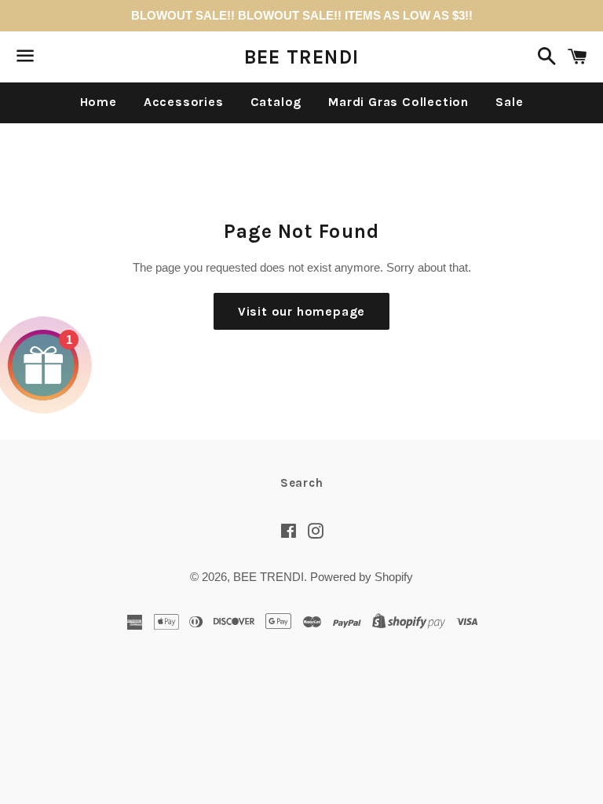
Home (98, 101)
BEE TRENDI (302, 57)
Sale (509, 101)
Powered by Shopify (361, 576)
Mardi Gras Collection (398, 101)
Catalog (276, 101)
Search (301, 483)
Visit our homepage (301, 311)
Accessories (184, 101)
